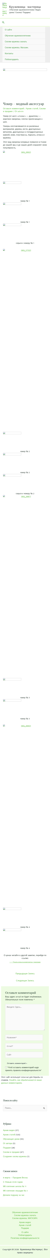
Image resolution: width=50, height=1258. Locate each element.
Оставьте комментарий (13, 108)
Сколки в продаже (11, 1152)
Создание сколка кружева (15, 1156)
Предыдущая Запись (25, 973)
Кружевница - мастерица (25, 7)
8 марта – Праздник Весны (15, 1177)
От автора (7, 1143)
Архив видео (9, 1130)
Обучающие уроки (11, 1139)
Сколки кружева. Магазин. (17, 47)
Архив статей (32, 108)
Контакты (9, 53)
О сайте (8, 30)
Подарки (7, 1148)
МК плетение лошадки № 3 (15, 1191)
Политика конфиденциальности (25, 1238)
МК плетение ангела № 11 (14, 1186)
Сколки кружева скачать (16, 41)
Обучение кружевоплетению (18, 36)
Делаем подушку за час (13, 1195)
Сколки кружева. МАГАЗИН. (25, 1218)
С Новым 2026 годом (13, 1182)
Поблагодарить (12, 59)
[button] (3, 22)
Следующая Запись (25, 980)
